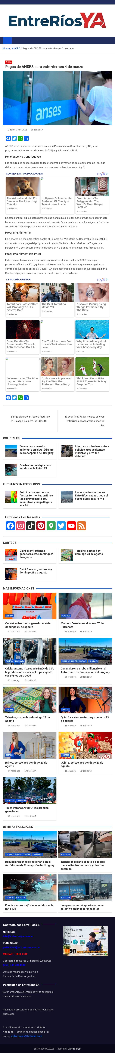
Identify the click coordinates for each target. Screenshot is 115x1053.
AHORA (9, 62)
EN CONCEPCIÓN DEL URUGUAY (74, 661)
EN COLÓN (10, 898)
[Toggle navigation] (15, 40)
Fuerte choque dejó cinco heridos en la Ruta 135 (35, 467)
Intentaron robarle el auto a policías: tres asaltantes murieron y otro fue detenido (92, 451)
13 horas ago (69, 631)
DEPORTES (66, 616)
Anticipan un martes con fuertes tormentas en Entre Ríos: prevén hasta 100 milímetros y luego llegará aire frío (36, 499)
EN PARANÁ (21, 800)
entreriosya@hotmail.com (26, 1036)
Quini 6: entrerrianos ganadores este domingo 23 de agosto (36, 554)
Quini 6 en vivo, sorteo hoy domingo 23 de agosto (35, 571)
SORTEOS (9, 616)
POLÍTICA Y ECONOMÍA (15, 661)
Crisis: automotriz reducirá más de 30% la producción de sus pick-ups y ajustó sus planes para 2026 (29, 672)
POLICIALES (93, 661)
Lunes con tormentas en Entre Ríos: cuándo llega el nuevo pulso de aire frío (91, 495)
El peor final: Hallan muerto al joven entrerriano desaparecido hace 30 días (85, 421)
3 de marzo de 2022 (17, 130)
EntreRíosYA (37, 130)
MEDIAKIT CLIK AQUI (15, 953)
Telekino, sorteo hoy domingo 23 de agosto (89, 552)
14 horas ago (14, 725)
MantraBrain (74, 1048)
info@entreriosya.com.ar (18, 936)
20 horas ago (14, 816)
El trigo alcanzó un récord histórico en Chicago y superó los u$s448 (30, 418)
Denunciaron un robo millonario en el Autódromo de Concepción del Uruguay (36, 449)
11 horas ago (14, 631)
